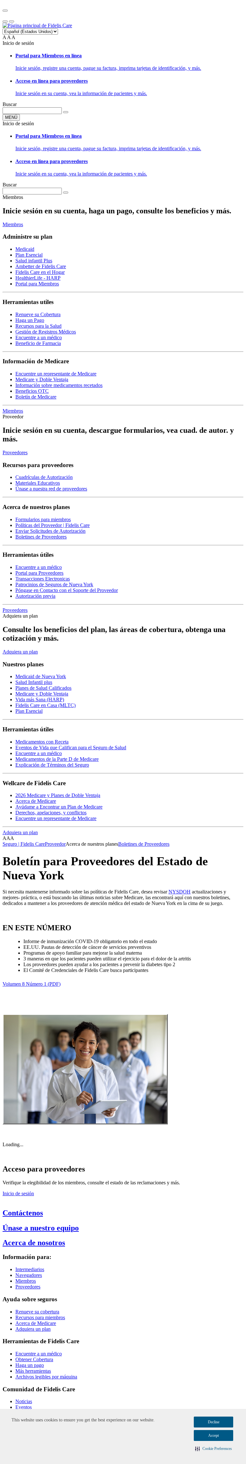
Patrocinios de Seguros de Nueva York (54, 584)
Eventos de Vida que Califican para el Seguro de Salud (70, 747)
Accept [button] (213, 1435)
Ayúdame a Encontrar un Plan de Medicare (58, 807)
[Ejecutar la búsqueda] (65, 112)
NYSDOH (179, 891)
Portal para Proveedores (39, 573)
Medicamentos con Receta (42, 741)
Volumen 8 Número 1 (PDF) (32, 984)
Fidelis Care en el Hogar (40, 272)
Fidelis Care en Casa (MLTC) (45, 705)
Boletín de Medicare (35, 396)
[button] (213, 1448)
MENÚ (11, 117)
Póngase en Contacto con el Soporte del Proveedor (66, 590)
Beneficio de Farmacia (38, 343)
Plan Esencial (29, 255)
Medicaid (24, 249)
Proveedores (15, 452)
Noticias (23, 1401)
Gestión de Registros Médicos (45, 331)
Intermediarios (29, 1269)
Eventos (23, 1407)
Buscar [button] (10, 104)
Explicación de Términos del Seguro (52, 765)
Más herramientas (33, 1371)
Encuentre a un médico (38, 337)
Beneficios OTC (32, 391)
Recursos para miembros (40, 1317)
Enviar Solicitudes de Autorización (50, 531)
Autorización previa (35, 596)
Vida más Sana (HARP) (39, 699)
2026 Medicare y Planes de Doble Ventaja (57, 795)
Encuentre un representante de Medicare (55, 373)
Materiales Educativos (37, 483)
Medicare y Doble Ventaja (41, 379)
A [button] (4, 37)
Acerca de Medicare (35, 801)
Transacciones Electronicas (42, 578)
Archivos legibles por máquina (46, 1376)
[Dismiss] (5, 11)
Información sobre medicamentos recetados (58, 385)
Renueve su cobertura (37, 1311)
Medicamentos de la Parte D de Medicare (57, 759)
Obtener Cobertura (34, 1359)
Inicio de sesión (18, 1193)
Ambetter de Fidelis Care (40, 266)
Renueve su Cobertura (38, 314)
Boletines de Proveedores (41, 536)
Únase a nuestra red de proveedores (51, 488)
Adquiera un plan (20, 651)
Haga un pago (29, 1365)
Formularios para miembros (43, 519)
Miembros (13, 224)
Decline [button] (213, 1422)
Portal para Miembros (37, 283)
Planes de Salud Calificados (43, 688)
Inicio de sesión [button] (18, 43)
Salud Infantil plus (33, 682)
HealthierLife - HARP (38, 278)
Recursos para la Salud (38, 326)
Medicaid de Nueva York (40, 676)
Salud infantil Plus (33, 260)
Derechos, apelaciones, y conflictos (50, 812)
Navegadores (28, 1275)
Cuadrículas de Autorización (44, 477)
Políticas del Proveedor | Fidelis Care (52, 525)
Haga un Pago (29, 320)
